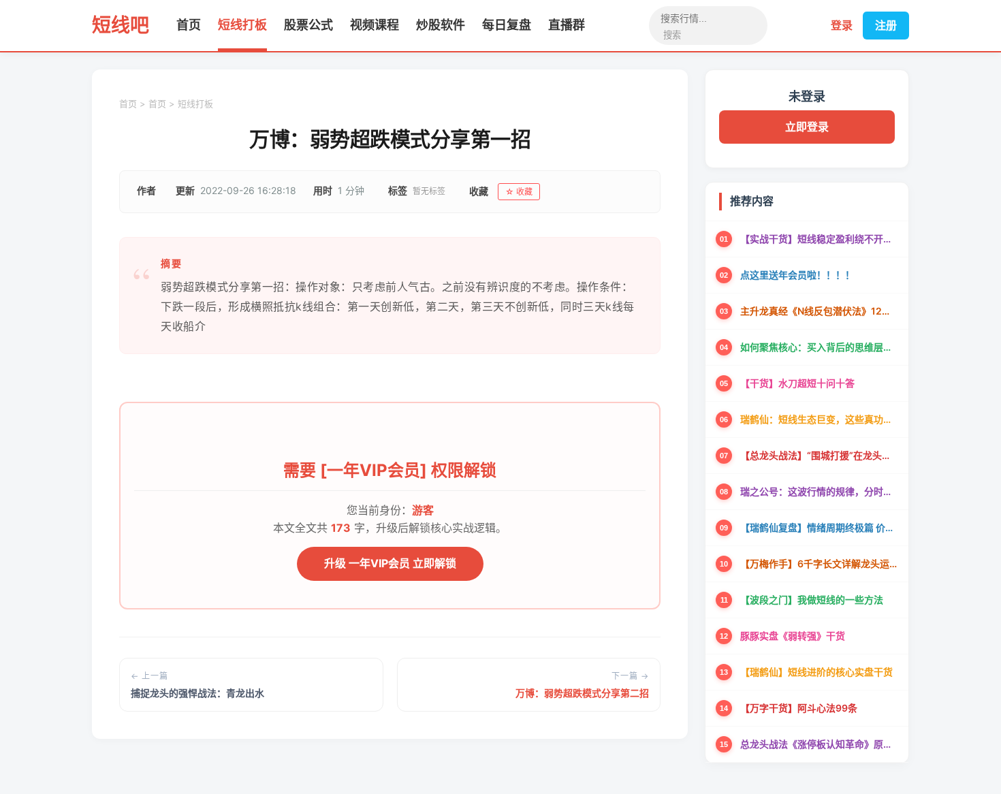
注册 (886, 25)
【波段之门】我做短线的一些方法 (811, 599)
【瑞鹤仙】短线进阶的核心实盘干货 (816, 672)
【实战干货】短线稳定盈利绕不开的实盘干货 (819, 238)
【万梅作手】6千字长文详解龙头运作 (819, 563)
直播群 (566, 25)
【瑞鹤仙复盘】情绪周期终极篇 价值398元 (819, 527)
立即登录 (807, 126)
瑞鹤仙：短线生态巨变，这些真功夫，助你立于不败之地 (819, 419)
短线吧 (120, 25)
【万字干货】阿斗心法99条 (798, 708)
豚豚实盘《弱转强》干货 (792, 635)
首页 (188, 25)
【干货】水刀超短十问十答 (797, 383)
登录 (842, 25)
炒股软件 (440, 25)
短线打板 (242, 25)
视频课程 (374, 25)
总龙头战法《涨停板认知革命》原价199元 (819, 744)
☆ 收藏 (519, 192)
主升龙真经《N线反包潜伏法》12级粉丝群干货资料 (819, 311)
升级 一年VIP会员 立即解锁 (390, 563)
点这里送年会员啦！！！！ (797, 275)
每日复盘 (506, 25)
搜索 (672, 35)
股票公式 (308, 25)
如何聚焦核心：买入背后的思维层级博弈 (819, 347)
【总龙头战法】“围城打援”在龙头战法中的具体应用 (819, 455)
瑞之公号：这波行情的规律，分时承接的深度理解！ (819, 491)
